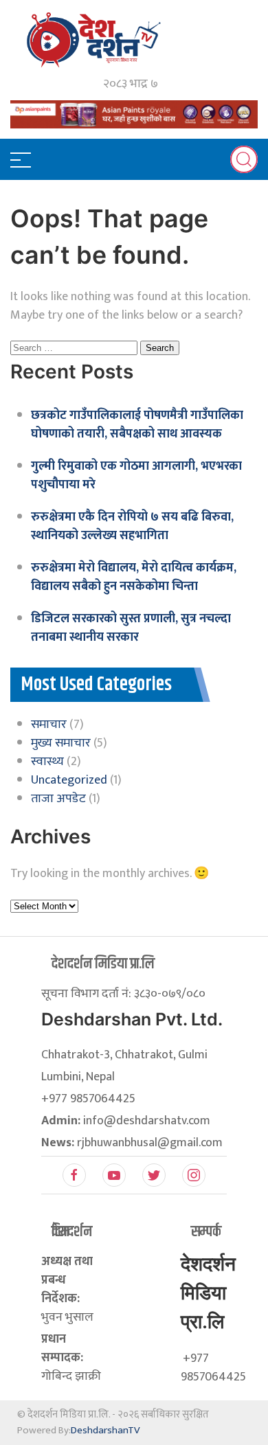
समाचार (49, 724)
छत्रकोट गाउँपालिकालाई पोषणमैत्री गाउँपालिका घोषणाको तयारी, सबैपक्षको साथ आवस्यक (137, 424)
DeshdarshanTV (105, 1430)
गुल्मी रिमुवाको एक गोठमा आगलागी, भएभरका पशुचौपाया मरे (136, 475)
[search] (244, 159)
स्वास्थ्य (47, 761)
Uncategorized (69, 780)
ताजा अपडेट (58, 798)
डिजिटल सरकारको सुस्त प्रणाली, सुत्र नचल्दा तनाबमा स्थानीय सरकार (131, 628)
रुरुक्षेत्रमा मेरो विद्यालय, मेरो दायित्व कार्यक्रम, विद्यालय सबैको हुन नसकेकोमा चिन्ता (133, 577)
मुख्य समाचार (61, 743)
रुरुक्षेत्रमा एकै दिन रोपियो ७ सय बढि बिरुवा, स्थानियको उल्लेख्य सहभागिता (132, 526)
